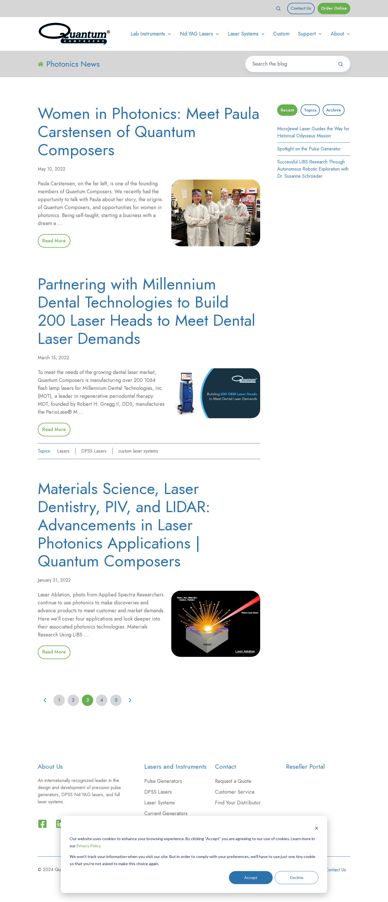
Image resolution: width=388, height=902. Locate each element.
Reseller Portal (305, 766)
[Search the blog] (340, 64)
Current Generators (165, 813)
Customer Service (235, 792)
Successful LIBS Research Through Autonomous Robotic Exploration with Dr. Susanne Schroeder (313, 169)
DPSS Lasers (94, 451)
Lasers (63, 451)
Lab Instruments (148, 33)
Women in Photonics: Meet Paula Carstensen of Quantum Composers (148, 131)
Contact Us (301, 8)
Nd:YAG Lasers (196, 33)
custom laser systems (138, 451)
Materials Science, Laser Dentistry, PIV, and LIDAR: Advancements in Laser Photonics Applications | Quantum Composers (124, 524)
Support (307, 33)
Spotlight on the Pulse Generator (309, 149)
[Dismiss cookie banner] (316, 828)
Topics (310, 110)
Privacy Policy (88, 845)
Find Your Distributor (238, 802)
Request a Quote (233, 781)
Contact (225, 766)
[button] (278, 8)
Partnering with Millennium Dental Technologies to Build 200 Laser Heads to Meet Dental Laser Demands (146, 311)
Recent (287, 110)
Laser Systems (243, 33)
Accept (250, 877)
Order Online (334, 8)
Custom (281, 33)
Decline (296, 877)
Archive (333, 110)
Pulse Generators (163, 781)
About (337, 33)
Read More (54, 240)
